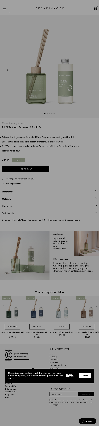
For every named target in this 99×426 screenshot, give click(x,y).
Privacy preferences (71, 375)
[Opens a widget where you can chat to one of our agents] (87, 421)
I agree (85, 376)
